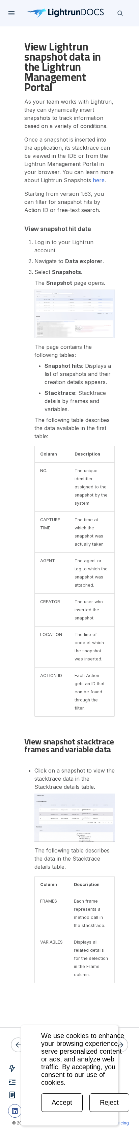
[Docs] (65, 13)
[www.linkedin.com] (15, 1111)
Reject (109, 1102)
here (99, 180)
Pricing (122, 1122)
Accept (62, 1102)
